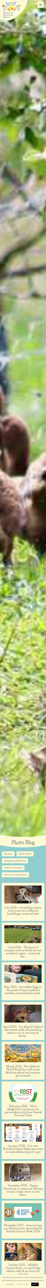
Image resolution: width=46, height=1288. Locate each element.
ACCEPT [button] (35, 1284)
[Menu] (41, 5)
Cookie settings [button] (22, 1284)
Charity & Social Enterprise (15, 875)
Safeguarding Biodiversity (15, 861)
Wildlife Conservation (13, 868)
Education (8, 854)
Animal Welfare (24, 854)
